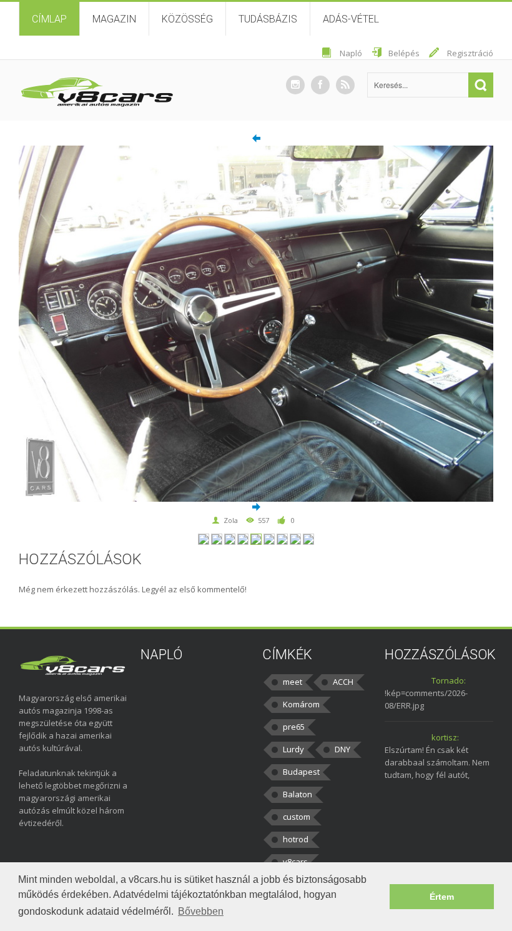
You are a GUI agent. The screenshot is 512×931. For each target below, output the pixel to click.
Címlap (49, 19)
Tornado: (448, 680)
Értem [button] (442, 897)
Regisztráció (470, 53)
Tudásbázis (268, 19)
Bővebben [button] (201, 911)
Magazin (114, 19)
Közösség (187, 19)
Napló (351, 53)
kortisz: (445, 737)
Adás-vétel (351, 19)
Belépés (404, 53)
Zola (231, 520)
